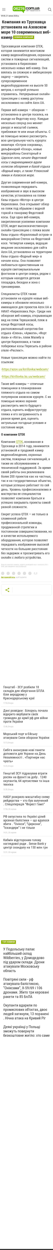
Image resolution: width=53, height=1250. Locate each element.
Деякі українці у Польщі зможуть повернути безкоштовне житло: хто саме (26, 1031)
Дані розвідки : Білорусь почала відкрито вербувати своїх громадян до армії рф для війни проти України (25, 716)
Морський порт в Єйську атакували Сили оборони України (26, 736)
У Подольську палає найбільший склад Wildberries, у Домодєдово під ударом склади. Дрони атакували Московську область (23, 960)
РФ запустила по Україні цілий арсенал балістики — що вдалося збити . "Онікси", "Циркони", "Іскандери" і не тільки (26, 822)
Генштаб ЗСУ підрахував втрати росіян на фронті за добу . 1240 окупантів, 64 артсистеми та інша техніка (26, 778)
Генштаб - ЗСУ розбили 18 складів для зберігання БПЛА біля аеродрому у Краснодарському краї (23, 692)
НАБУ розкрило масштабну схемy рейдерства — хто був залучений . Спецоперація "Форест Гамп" (26, 800)
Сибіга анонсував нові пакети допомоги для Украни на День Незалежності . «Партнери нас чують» (24, 755)
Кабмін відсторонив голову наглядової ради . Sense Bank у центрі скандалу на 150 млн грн (25, 843)
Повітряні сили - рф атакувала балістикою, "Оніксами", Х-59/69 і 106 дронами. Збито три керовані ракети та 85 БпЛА (26, 988)
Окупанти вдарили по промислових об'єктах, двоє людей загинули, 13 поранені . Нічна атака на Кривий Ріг (26, 1011)
